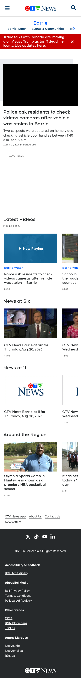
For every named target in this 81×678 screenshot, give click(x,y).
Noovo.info (12, 645)
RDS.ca (10, 655)
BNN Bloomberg (16, 623)
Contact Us (52, 516)
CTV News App (15, 516)
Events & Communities (48, 28)
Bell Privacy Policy (17, 590)
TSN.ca (10, 628)
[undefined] (30, 262)
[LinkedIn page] (52, 536)
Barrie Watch (17, 28)
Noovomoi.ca (14, 650)
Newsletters (13, 522)
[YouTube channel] (44, 536)
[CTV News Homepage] (40, 8)
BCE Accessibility (16, 573)
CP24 (8, 618)
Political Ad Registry (18, 600)
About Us (35, 516)
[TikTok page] (36, 536)
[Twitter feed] (28, 536)
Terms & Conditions (18, 595)
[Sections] (7, 8)
